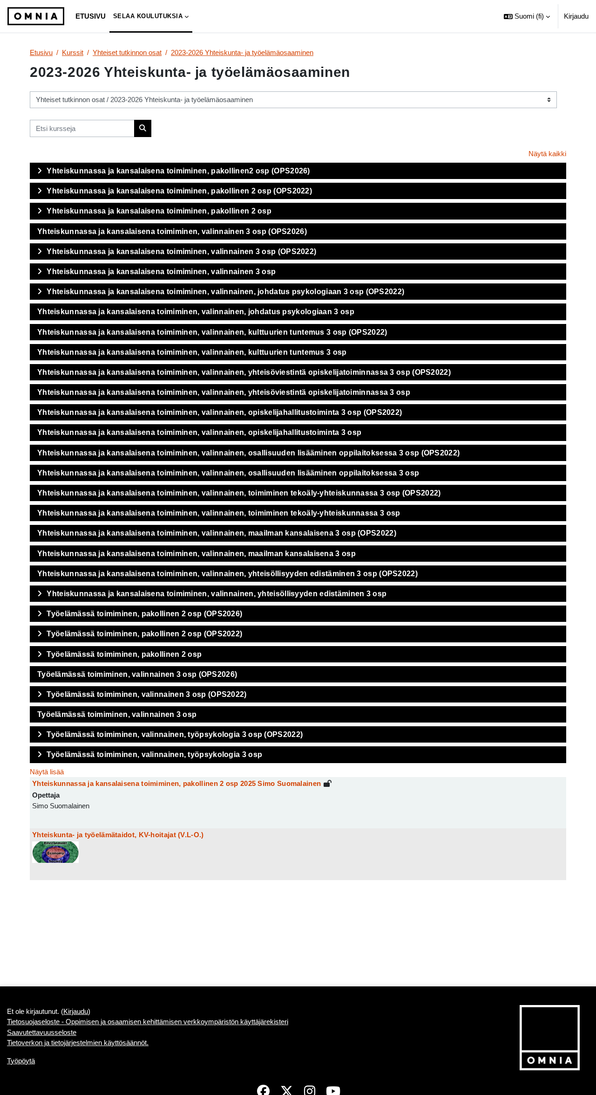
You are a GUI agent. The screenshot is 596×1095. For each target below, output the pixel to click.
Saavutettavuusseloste (41, 1032)
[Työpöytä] (35, 16)
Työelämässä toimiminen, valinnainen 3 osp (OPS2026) (137, 674)
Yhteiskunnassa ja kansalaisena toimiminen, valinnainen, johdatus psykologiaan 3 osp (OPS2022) (225, 292)
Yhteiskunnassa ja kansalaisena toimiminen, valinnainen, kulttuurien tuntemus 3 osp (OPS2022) (212, 332)
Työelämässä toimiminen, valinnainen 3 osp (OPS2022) (146, 694)
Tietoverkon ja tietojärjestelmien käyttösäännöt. (78, 1043)
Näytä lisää (47, 772)
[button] (527, 16)
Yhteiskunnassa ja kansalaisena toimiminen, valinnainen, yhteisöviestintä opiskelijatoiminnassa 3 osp (223, 392)
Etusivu (41, 52)
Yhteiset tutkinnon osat (127, 52)
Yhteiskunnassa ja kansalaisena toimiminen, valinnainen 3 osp (161, 271)
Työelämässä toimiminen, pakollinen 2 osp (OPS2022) (144, 634)
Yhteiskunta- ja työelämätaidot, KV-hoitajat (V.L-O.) (118, 835)
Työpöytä (21, 1061)
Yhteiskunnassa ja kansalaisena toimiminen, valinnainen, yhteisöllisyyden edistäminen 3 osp (216, 594)
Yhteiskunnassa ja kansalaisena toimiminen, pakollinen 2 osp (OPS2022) (179, 191)
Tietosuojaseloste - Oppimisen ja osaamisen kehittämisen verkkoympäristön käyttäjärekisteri (147, 1022)
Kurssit (72, 52)
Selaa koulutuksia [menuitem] (148, 16)
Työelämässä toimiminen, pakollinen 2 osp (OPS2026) (144, 614)
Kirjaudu (576, 16)
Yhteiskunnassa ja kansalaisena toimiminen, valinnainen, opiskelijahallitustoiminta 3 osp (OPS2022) (219, 412)
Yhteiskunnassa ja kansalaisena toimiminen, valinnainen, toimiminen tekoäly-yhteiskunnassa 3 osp (218, 513)
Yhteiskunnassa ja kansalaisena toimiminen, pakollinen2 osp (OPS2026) (178, 171)
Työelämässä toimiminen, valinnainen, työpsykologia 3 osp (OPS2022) (175, 734)
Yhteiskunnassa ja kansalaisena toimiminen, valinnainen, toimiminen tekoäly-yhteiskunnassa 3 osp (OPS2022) (239, 493)
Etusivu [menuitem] (90, 16)
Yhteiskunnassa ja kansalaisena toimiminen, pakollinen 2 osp (159, 211)
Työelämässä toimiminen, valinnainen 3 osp (116, 714)
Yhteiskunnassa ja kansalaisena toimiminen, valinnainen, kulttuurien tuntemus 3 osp (192, 352)
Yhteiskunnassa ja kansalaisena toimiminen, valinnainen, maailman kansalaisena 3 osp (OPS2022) (216, 533)
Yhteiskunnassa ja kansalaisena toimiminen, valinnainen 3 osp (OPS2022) (181, 251)
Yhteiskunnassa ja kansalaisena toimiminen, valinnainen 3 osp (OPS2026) (172, 231)
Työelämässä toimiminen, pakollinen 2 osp (124, 654)
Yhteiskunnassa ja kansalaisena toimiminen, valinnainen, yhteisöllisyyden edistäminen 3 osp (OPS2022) (227, 574)
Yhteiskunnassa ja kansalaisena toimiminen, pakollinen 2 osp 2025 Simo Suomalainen (176, 783)
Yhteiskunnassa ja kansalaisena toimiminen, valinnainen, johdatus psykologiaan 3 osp (195, 312)
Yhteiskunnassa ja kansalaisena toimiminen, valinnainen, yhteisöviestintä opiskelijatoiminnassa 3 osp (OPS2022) (244, 372)
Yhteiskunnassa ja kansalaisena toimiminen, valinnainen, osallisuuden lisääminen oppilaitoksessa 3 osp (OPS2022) (248, 453)
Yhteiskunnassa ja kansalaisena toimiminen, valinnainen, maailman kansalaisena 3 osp (196, 554)
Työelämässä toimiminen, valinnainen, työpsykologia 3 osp (154, 754)
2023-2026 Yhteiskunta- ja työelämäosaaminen (242, 52)
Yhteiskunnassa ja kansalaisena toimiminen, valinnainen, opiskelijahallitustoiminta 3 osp (199, 432)
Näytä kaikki (547, 154)
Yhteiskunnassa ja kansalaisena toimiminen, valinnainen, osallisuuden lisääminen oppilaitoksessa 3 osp (228, 473)
